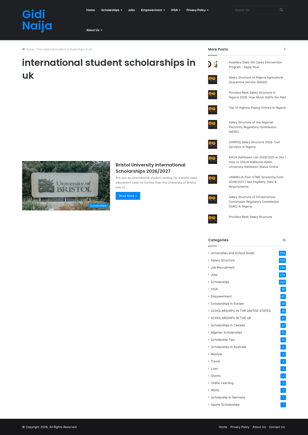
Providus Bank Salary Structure (250, 217)
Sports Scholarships (225, 404)
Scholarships (110, 10)
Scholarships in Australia (228, 347)
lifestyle (216, 354)
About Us (92, 30)
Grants (216, 375)
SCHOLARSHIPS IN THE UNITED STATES (241, 311)
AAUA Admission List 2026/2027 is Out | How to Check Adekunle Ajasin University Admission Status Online (257, 161)
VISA (174, 10)
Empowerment (151, 10)
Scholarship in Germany (228, 397)
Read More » (128, 196)
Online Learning (222, 383)
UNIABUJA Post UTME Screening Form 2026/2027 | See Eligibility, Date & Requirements (256, 181)
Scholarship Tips (223, 339)
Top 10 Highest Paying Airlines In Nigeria (257, 107)
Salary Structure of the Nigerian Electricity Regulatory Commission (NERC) (252, 126)
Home (90, 10)
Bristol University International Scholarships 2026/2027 (150, 168)
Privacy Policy (196, 10)
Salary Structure (223, 260)
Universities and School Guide (232, 253)
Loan (214, 368)
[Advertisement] (110, 122)
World (215, 390)
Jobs (131, 10)
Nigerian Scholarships (226, 332)
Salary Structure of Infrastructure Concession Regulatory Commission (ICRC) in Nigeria (254, 201)
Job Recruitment (223, 267)
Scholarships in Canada (228, 325)
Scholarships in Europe (227, 303)
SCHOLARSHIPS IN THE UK (231, 318)
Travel (215, 361)
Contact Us (277, 427)
